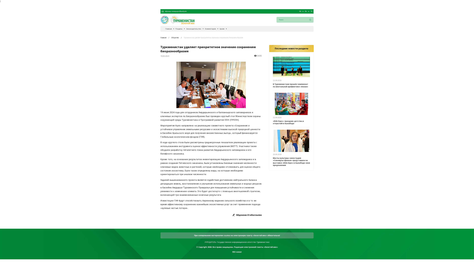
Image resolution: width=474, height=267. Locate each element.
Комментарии (210, 29)
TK (311, 11)
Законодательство (193, 29)
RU (306, 11)
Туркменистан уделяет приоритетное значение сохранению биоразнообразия (213, 38)
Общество (175, 38)
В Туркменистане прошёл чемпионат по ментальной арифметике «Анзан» (290, 85)
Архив (222, 29)
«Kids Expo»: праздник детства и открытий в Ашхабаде (288, 122)
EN (300, 11)
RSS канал (237, 252)
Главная (168, 29)
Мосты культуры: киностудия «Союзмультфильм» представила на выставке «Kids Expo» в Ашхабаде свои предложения (291, 162)
